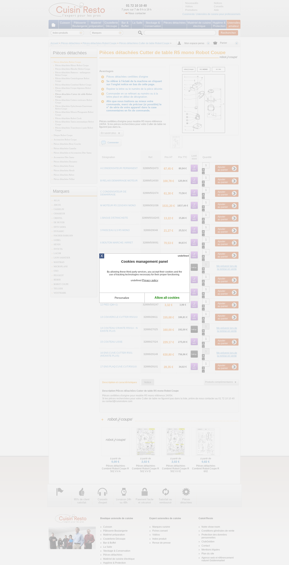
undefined (183, 255)
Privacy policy (150, 280)
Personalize (122, 297)
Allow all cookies (167, 297)
